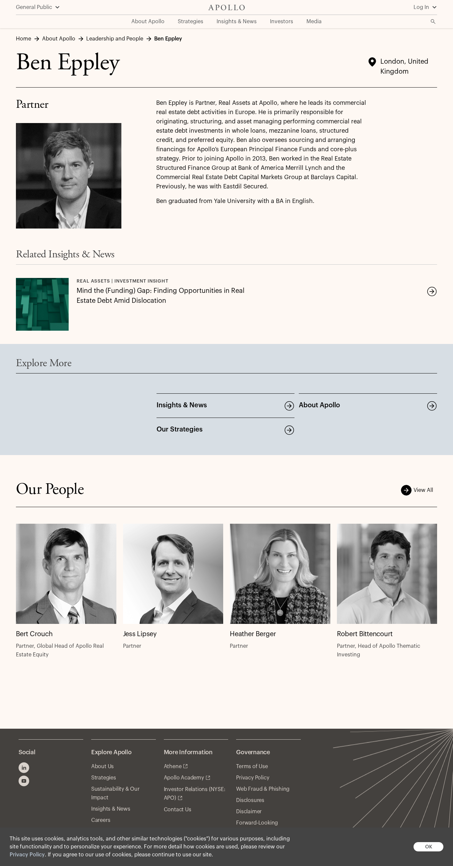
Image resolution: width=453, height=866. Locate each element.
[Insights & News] (289, 405)
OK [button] (428, 846)
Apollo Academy (184, 777)
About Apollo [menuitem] (147, 21)
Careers (100, 820)
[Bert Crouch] (66, 574)
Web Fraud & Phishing (263, 789)
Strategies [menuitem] (190, 21)
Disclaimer (249, 811)
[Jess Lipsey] (173, 574)
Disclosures (250, 800)
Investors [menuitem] (281, 21)
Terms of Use (252, 766)
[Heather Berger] (280, 574)
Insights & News (182, 405)
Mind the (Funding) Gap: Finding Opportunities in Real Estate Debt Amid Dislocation (160, 296)
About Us (102, 766)
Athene (173, 766)
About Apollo (319, 405)
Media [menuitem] (314, 21)
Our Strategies (180, 429)
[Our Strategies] (289, 430)
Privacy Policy (27, 854)
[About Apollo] (431, 405)
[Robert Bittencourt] (387, 574)
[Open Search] (433, 22)
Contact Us (177, 809)
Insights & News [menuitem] (237, 21)
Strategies (103, 777)
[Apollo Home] (226, 7)
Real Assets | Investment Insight (122, 281)
